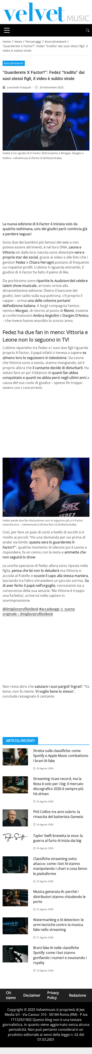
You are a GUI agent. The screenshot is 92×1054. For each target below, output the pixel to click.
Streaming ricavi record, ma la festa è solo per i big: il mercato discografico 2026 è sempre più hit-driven (58, 786)
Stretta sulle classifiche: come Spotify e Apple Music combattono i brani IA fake (60, 755)
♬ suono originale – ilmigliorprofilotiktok (39, 611)
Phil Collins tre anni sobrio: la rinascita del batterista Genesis (58, 814)
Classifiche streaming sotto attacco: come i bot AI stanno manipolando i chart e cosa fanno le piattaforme (60, 866)
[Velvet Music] (46, 11)
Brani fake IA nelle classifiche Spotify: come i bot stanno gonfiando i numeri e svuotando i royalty (60, 955)
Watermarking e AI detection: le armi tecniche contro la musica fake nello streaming (58, 924)
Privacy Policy (53, 995)
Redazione (77, 995)
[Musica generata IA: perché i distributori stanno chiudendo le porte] (15, 897)
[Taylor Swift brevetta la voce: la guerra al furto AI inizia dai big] (15, 837)
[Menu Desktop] (7, 30)
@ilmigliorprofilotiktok (20, 609)
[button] (87, 30)
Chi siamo (11, 995)
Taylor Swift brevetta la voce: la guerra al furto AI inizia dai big (58, 838)
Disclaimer (31, 995)
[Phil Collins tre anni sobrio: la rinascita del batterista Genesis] (15, 817)
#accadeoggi (49, 609)
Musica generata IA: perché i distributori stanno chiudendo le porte (59, 896)
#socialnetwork (13, 63)
